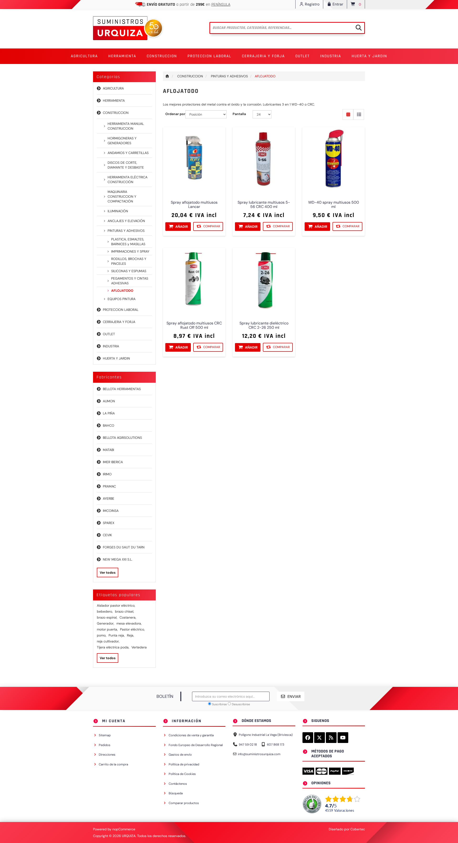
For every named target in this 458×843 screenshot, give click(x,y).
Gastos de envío (180, 755)
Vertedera (139, 647)
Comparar (211, 226)
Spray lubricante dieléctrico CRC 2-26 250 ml (263, 325)
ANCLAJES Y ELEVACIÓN (126, 221)
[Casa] (167, 76)
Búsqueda (176, 793)
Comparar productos (184, 803)
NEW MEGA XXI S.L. (117, 559)
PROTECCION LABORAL (120, 310)
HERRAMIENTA (114, 100)
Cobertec (357, 829)
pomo (101, 635)
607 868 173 (275, 744)
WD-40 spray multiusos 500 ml (333, 205)
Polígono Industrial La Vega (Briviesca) (266, 735)
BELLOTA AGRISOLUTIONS (122, 437)
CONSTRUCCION (116, 113)
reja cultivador (108, 641)
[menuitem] (84, 56)
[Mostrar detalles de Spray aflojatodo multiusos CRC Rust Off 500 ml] (194, 279)
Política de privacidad (184, 764)
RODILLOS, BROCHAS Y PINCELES (128, 261)
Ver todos (107, 572)
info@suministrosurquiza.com (259, 754)
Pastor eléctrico (132, 629)
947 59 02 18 (248, 744)
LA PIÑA (109, 413)
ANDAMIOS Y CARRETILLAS (128, 153)
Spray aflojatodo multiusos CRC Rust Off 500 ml (194, 325)
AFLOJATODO (122, 290)
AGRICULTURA (113, 88)
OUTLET (302, 56)
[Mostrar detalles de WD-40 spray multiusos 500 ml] (333, 158)
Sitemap (105, 735)
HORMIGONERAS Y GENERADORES (122, 140)
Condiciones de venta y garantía (191, 735)
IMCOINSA (111, 511)
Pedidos (104, 745)
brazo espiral (107, 617)
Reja (130, 635)
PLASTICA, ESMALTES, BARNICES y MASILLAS (128, 241)
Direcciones (107, 755)
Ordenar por (175, 114)
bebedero (105, 611)
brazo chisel (124, 611)
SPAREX (108, 523)
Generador (105, 623)
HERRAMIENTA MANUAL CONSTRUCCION (126, 126)
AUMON (109, 401)
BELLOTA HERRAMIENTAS (122, 389)
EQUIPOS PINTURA (121, 299)
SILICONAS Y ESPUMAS (128, 271)
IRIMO (107, 474)
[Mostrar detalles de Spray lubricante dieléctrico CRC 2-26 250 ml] (264, 279)
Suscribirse (219, 704)
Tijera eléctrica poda (113, 647)
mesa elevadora (129, 623)
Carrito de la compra (113, 764)
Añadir (181, 226)
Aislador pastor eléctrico (116, 605)
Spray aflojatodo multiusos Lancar (194, 205)
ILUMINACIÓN (118, 211)
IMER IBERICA (113, 462)
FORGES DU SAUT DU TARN (124, 547)
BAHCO (108, 425)
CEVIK (107, 535)
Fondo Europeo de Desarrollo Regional (196, 745)
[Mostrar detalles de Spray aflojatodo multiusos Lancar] (194, 158)
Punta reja (117, 635)
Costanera (128, 617)
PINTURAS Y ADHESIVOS (126, 230)
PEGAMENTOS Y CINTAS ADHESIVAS (129, 280)
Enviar (294, 696)
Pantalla (239, 114)
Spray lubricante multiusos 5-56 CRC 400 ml (264, 205)
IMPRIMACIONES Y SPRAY (130, 251)
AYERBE (108, 498)
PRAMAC (109, 486)
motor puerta (107, 629)
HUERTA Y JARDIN (116, 358)
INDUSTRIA (111, 346)
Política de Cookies (182, 774)
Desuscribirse (241, 704)
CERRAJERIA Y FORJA (119, 322)
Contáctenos (178, 784)
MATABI (108, 450)
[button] (84, 56)
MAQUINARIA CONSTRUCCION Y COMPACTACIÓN (122, 196)
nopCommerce (123, 829)
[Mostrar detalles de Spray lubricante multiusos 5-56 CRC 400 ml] (264, 158)
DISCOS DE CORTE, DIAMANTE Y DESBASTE (126, 165)
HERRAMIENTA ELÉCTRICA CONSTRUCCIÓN (127, 179)
